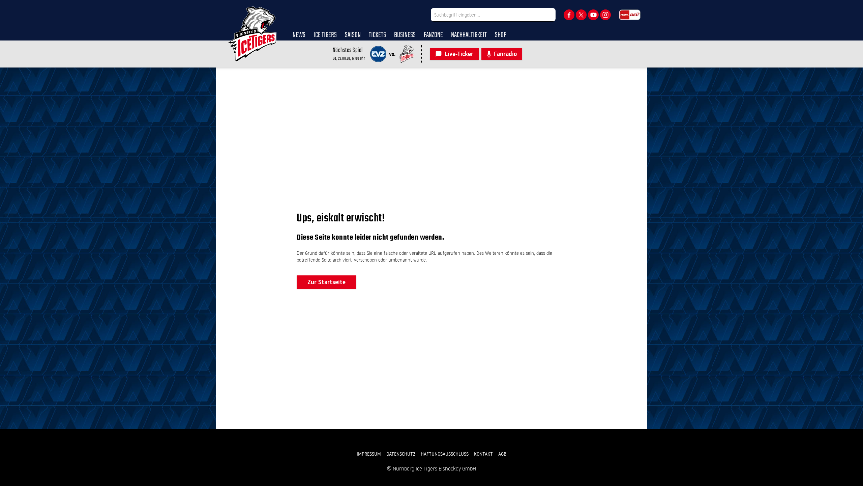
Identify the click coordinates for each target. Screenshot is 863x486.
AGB (502, 454)
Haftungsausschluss (445, 454)
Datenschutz (400, 454)
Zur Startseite (326, 282)
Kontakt (483, 454)
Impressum (369, 454)
